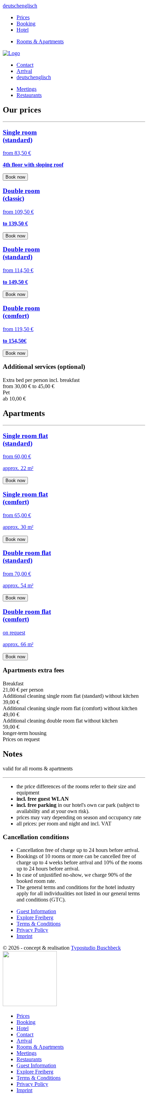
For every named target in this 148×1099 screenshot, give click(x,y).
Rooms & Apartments (40, 41)
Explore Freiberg (35, 917)
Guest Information (36, 911)
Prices (23, 17)
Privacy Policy (32, 930)
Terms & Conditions (39, 924)
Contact (25, 65)
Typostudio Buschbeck (96, 948)
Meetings (26, 89)
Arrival (24, 71)
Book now (15, 177)
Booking (26, 23)
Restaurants (29, 95)
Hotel (23, 30)
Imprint (24, 936)
